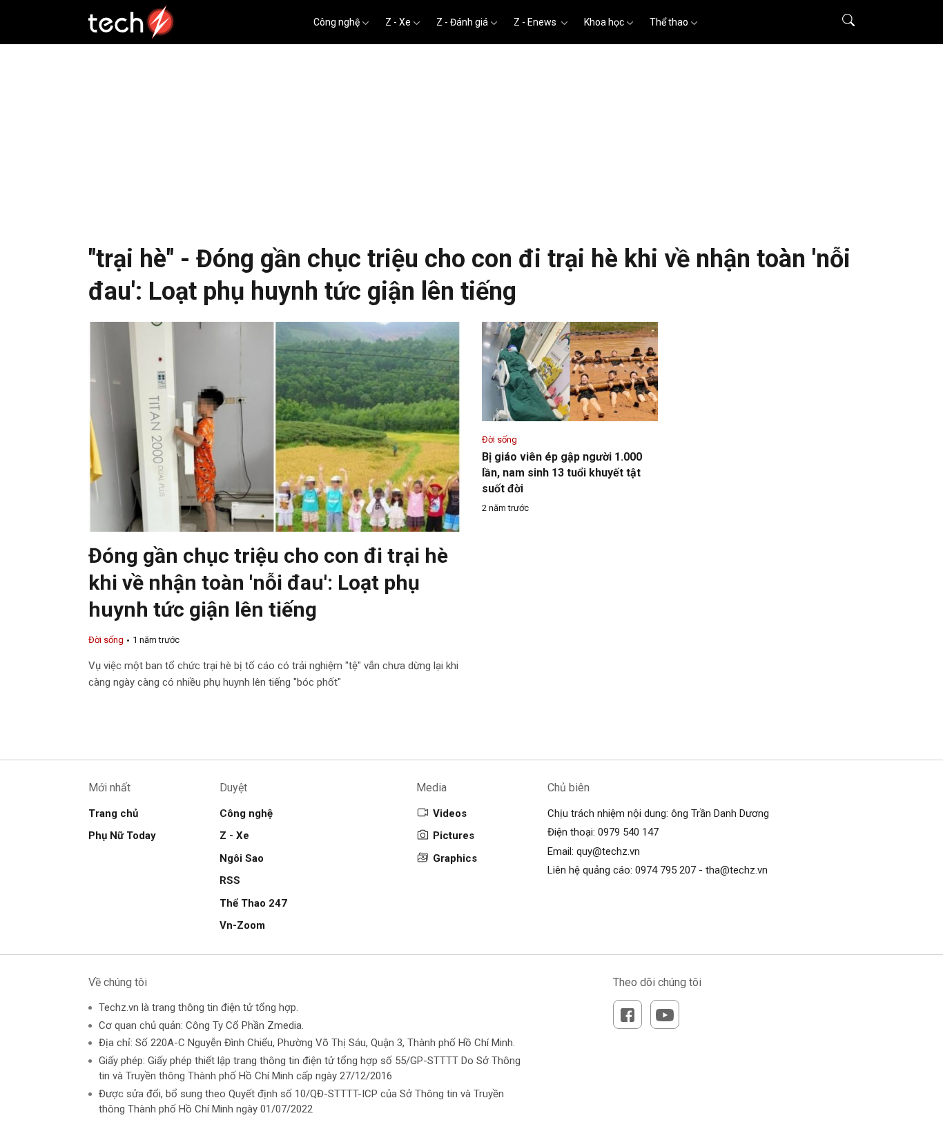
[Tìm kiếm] (840, 22)
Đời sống (106, 640)
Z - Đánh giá (462, 22)
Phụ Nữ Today (122, 835)
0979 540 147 (628, 832)
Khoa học (604, 22)
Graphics (455, 858)
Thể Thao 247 (253, 903)
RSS (230, 880)
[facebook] (627, 1014)
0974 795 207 (665, 870)
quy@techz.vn (608, 851)
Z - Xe (398, 22)
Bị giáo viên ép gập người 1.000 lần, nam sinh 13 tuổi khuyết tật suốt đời (562, 472)
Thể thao (669, 22)
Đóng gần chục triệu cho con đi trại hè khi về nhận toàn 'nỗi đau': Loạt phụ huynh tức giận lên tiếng (268, 582)
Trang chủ (113, 813)
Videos (450, 813)
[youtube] (664, 1014)
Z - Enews (536, 22)
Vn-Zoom (242, 925)
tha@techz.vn (737, 870)
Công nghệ (336, 22)
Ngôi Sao (242, 858)
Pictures (453, 835)
